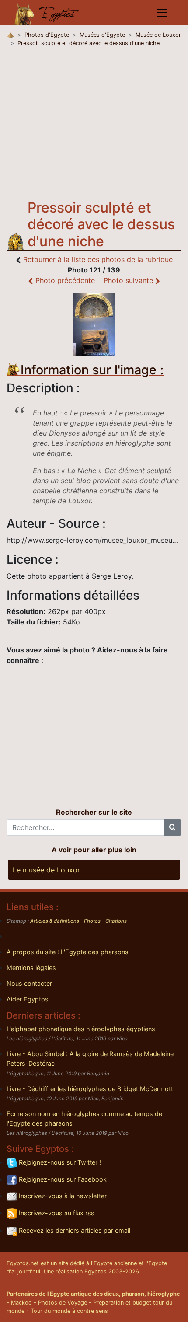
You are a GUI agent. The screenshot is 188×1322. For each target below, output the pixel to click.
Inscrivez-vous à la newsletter (62, 1196)
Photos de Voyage (62, 1302)
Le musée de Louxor (46, 869)
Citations (116, 921)
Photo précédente (64, 280)
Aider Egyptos (28, 999)
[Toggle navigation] (162, 12)
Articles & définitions (54, 921)
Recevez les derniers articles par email (73, 1230)
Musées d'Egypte (102, 34)
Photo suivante (129, 280)
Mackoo (21, 1302)
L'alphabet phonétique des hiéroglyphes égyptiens (81, 1028)
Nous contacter (29, 983)
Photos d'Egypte (46, 34)
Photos (92, 921)
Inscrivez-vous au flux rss (55, 1213)
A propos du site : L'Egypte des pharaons (68, 952)
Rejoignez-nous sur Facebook (62, 1179)
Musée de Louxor (158, 34)
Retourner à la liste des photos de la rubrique (98, 259)
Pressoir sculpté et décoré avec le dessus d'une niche (88, 43)
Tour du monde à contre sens (69, 1311)
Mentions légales (31, 967)
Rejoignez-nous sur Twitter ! (59, 1162)
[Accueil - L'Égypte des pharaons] (47, 12)
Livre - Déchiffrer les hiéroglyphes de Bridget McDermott (90, 1088)
